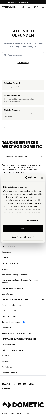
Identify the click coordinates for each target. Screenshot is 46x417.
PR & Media (14, 361)
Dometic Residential (18, 263)
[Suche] (23, 7)
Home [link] (4, 127)
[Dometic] (9, 7)
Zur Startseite (23, 62)
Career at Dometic (17, 372)
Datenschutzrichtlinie (10, 311)
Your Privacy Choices (21, 237)
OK (22, 228)
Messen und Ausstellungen (13, 288)
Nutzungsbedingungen (11, 305)
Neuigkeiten (15, 367)
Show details (32, 220)
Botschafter (6, 252)
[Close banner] (42, 178)
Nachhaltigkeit (8, 356)
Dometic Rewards (9, 246)
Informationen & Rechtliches (15, 300)
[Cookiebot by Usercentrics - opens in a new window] (27, 178)
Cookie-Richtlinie (9, 316)
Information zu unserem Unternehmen (19, 339)
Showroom (6, 269)
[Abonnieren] (41, 156)
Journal (5, 258)
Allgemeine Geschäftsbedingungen (16, 333)
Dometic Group (16, 344)
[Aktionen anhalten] (3, 2)
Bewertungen (7, 294)
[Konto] (29, 7)
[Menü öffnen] (43, 7)
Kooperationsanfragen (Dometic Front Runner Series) (20, 281)
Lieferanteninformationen (12, 350)
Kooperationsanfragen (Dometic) (15, 274)
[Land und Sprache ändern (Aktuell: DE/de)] (43, 2)
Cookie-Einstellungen (11, 322)
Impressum (6, 328)
